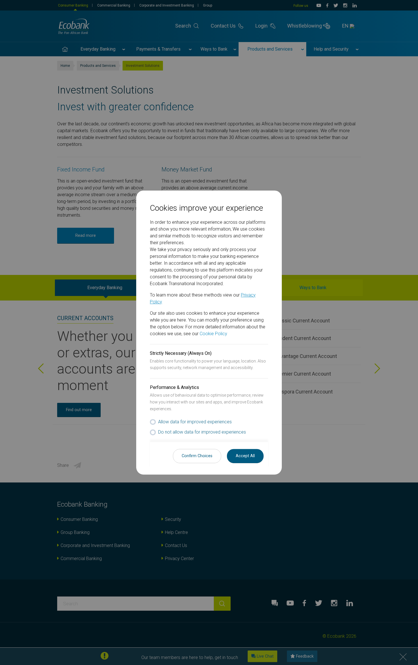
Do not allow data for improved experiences (202, 432)
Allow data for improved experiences (195, 421)
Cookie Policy (213, 333)
